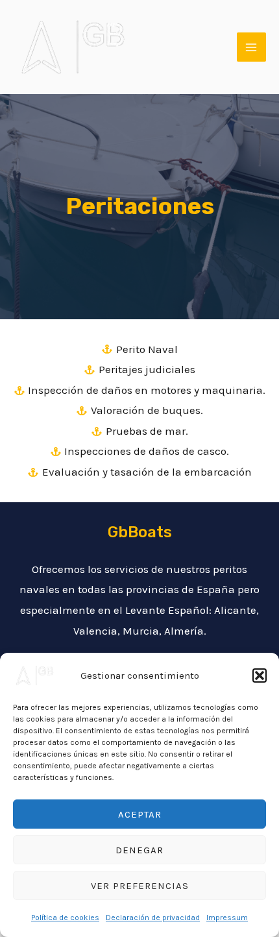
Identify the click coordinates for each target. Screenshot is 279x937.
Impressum (227, 917)
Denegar (139, 850)
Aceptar (140, 814)
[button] (259, 675)
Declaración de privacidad (153, 917)
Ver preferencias (140, 886)
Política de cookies (65, 917)
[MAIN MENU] (252, 47)
